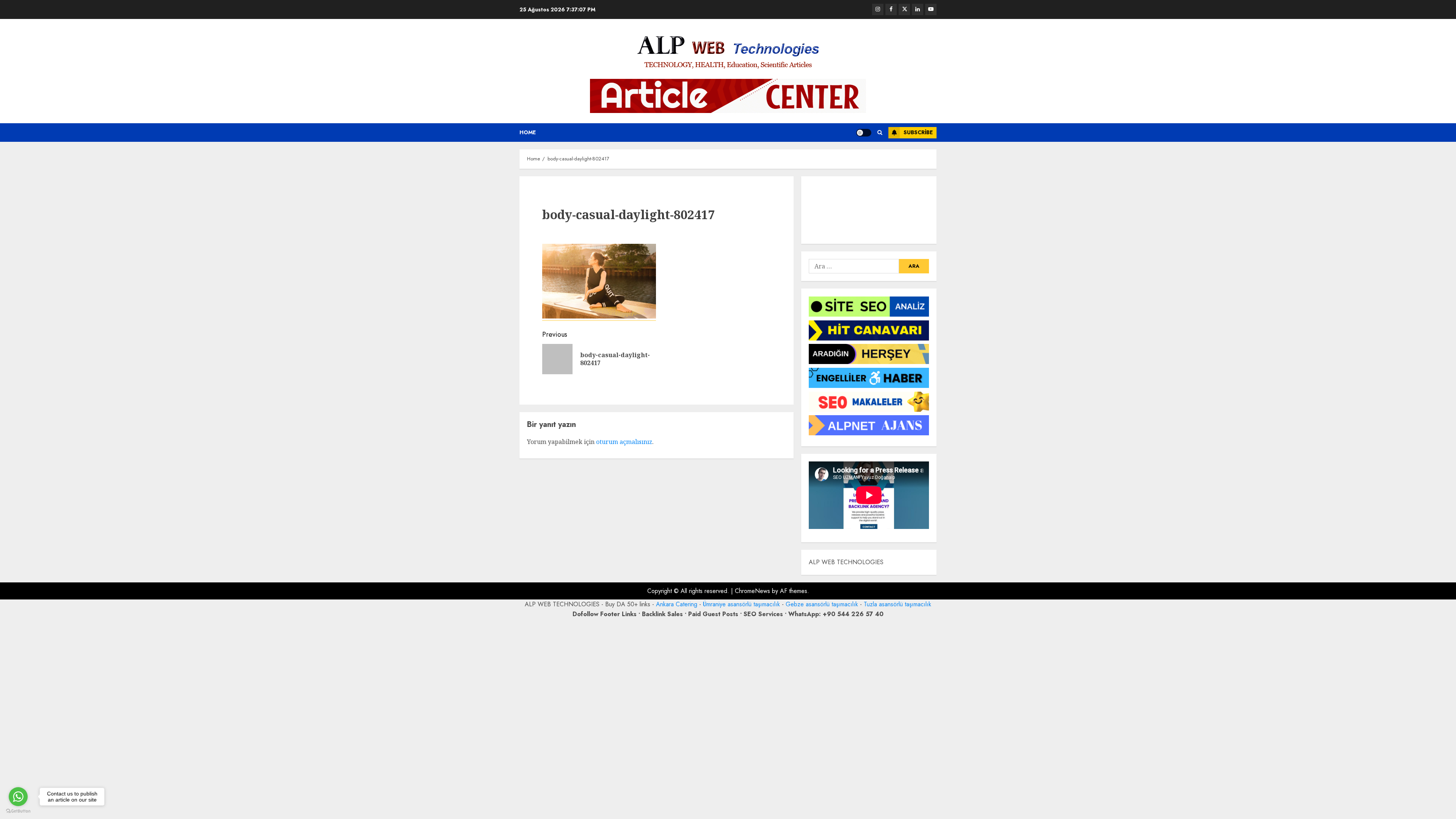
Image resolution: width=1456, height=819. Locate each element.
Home (527, 132)
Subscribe (918, 132)
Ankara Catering (676, 604)
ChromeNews (752, 591)
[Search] (880, 132)
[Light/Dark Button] (863, 132)
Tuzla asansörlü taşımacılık (897, 604)
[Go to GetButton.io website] (18, 811)
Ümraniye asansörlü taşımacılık (741, 604)
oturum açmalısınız (624, 442)
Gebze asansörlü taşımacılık (822, 604)
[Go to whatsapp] (18, 796)
